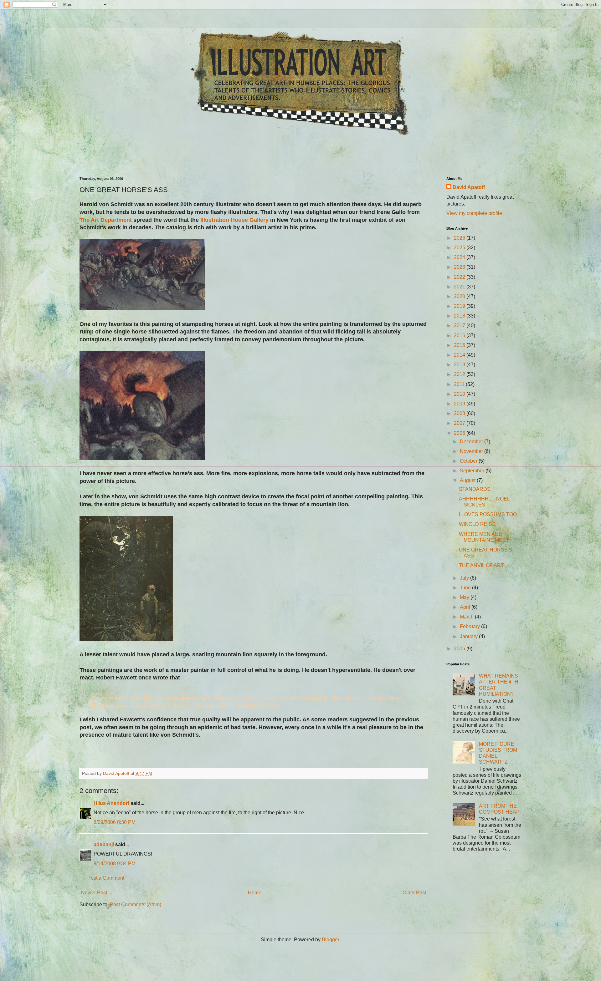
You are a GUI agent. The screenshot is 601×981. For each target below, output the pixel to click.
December (472, 441)
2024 (460, 257)
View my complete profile (474, 213)
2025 (460, 247)
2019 (460, 306)
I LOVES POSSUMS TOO (488, 514)
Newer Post (94, 892)
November (472, 451)
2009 (460, 403)
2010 (460, 394)
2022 (460, 277)
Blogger (330, 939)
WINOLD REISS (477, 524)
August (468, 480)
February (470, 626)
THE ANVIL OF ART (481, 565)
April (465, 607)
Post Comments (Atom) (135, 904)
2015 (460, 345)
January (469, 636)
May (465, 597)
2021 (460, 286)
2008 (460, 413)
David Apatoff (469, 187)
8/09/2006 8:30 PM (115, 822)
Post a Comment (105, 878)
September (472, 470)
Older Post (414, 892)
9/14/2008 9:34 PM (115, 863)
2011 (460, 384)
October (469, 461)
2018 (460, 315)
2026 (460, 238)
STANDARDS (475, 489)
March (467, 616)
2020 (460, 296)
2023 (460, 267)
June (466, 587)
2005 (460, 648)
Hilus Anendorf (111, 803)
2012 (460, 374)
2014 (460, 355)
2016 (460, 335)
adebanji (104, 844)
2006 (460, 433)
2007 (460, 423)
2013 (460, 364)
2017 (460, 325)
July (465, 578)
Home (254, 892)
